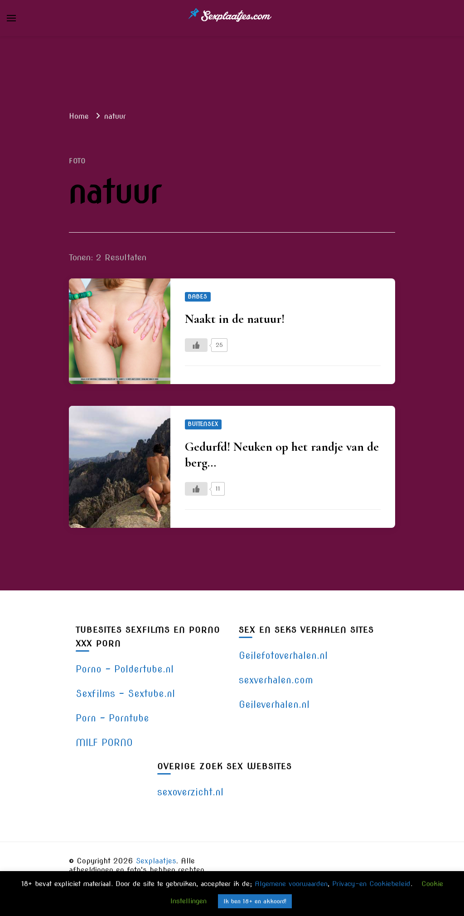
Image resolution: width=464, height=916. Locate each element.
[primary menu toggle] (11, 18)
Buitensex (203, 424)
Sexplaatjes (156, 860)
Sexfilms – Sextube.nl (125, 693)
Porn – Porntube (112, 718)
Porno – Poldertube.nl (125, 669)
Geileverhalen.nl (274, 704)
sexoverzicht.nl (190, 792)
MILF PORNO (104, 742)
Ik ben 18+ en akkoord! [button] (254, 901)
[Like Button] (196, 345)
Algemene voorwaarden (291, 884)
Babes (198, 296)
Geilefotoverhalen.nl (283, 655)
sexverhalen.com (276, 680)
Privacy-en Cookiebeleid (371, 884)
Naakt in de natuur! (235, 318)
